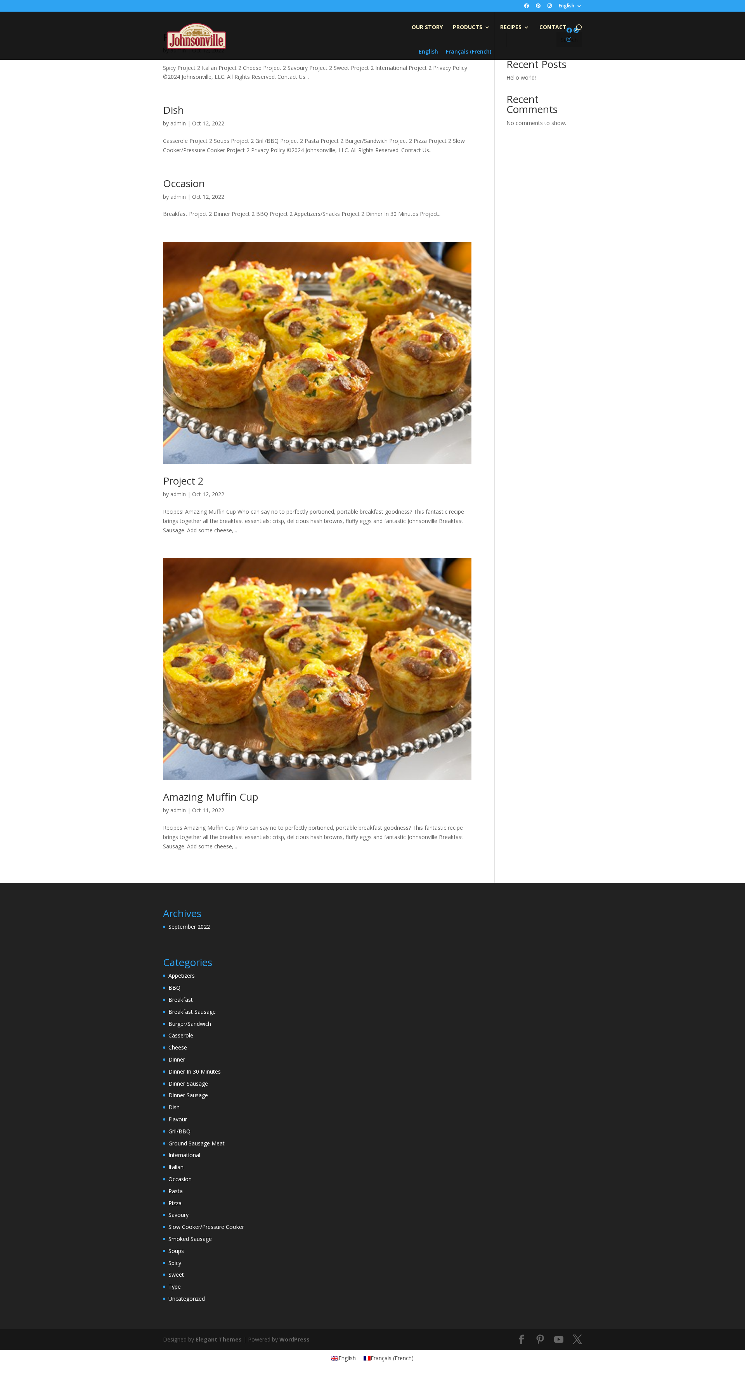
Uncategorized (186, 1298)
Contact (553, 27)
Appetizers (181, 975)
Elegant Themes (219, 1339)
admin (178, 123)
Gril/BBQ (179, 1131)
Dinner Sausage (188, 1083)
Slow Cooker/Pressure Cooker (206, 1226)
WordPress (294, 1339)
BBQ (174, 987)
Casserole (180, 1035)
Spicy (174, 1263)
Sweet (176, 1274)
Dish (173, 110)
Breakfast (180, 999)
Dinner (176, 1059)
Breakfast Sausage (192, 1011)
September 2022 (189, 926)
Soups (176, 1251)
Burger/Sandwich (189, 1023)
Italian (176, 1167)
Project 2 (183, 481)
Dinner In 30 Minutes (194, 1071)
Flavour (177, 1119)
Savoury (178, 1214)
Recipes (511, 27)
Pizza (175, 1203)
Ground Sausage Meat (196, 1143)
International (184, 1155)
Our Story (427, 27)
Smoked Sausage (190, 1238)
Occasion (184, 183)
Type (174, 1286)
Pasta (175, 1191)
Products (467, 27)
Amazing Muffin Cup (210, 797)
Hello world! (521, 77)
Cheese (177, 1047)
